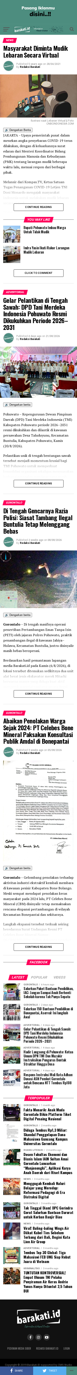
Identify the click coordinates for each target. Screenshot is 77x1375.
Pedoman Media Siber (19, 1348)
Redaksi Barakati (30, 66)
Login (67, 1348)
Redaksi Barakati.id (47, 1348)
